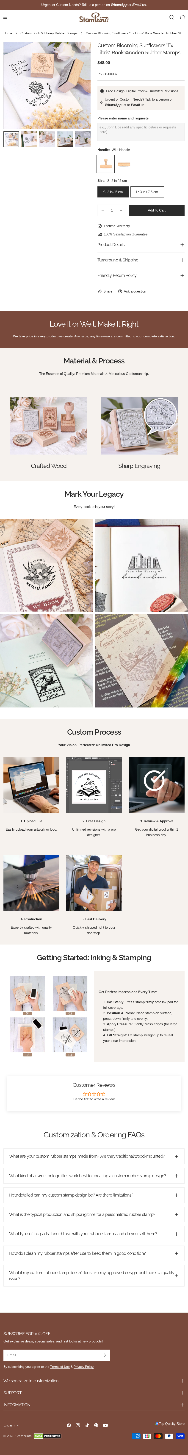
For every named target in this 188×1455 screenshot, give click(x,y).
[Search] (171, 17)
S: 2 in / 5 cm (113, 192)
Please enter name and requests (123, 118)
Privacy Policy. (84, 1366)
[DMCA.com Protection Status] (47, 1436)
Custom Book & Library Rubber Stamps (48, 33)
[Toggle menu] (5, 17)
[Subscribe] (105, 1355)
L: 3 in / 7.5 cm (147, 192)
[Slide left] (14, 85)
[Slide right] (79, 85)
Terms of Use (60, 1366)
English (8, 1425)
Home (7, 33)
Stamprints (23, 1436)
